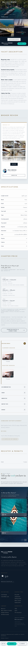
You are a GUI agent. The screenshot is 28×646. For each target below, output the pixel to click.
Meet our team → (19, 619)
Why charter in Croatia (6, 610)
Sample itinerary (5, 612)
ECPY (16, 610)
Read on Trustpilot (7, 581)
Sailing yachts (18, 598)
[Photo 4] (7, 32)
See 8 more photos (14, 39)
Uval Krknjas (4, 594)
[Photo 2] (7, 23)
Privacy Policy (5, 638)
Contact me (14, 175)
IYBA (16, 608)
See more (14, 164)
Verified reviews (5, 614)
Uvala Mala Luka (5, 596)
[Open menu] (24, 3)
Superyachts (18, 602)
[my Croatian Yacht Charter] (9, 3)
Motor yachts (18, 600)
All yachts (17, 594)
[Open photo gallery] (14, 9)
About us (3, 608)
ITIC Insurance (18, 612)
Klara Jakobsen (12, 170)
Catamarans (17, 596)
